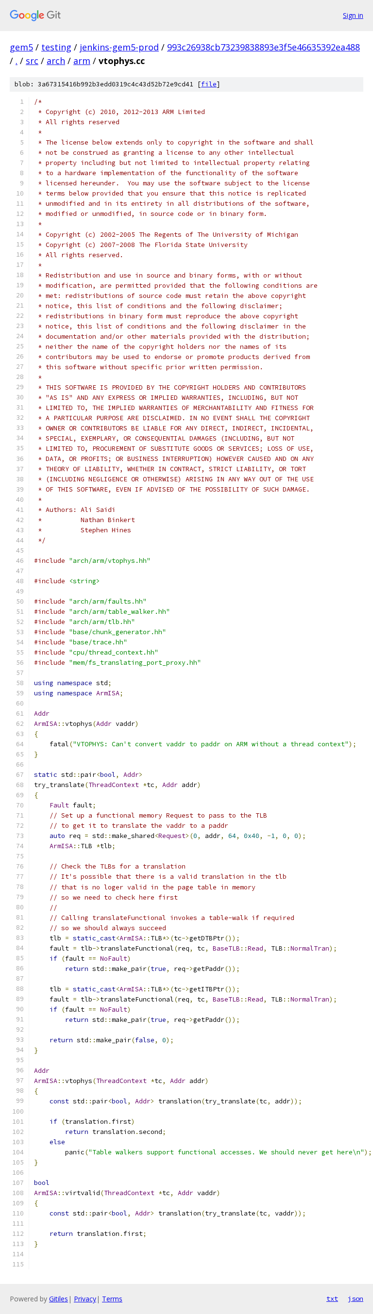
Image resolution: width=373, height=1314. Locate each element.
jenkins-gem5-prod (119, 47)
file (209, 84)
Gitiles (58, 1298)
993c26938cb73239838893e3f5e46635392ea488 (263, 47)
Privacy (85, 1298)
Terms (112, 1298)
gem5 (21, 47)
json (355, 1298)
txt (332, 1298)
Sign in (353, 15)
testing (56, 47)
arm (81, 60)
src (32, 60)
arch (56, 60)
